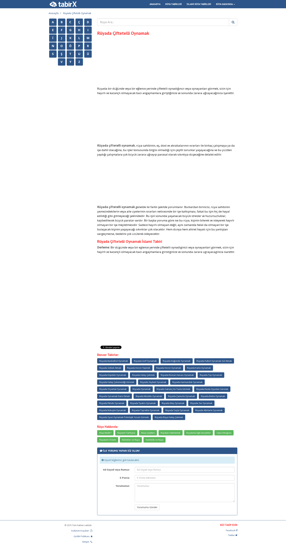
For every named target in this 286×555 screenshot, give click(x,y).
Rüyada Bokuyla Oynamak (112, 410)
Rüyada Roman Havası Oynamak (177, 374)
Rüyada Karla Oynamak (199, 367)
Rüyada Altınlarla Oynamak (209, 410)
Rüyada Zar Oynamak (201, 403)
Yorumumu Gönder (147, 507)
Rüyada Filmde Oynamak (111, 403)
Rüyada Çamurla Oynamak (181, 396)
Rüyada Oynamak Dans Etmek (114, 396)
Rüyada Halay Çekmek (143, 374)
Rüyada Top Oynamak (211, 374)
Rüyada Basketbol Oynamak (113, 360)
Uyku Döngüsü (224, 432)
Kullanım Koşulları (80, 530)
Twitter (231, 535)
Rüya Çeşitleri (148, 432)
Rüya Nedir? (105, 432)
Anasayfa (54, 13)
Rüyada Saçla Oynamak (177, 410)
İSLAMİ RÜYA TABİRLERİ (199, 4)
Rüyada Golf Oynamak (145, 360)
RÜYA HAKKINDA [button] (224, 4)
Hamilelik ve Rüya (154, 439)
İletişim (86, 541)
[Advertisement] (167, 60)
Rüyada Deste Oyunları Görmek (212, 389)
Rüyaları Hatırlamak (170, 432)
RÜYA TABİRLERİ (173, 4)
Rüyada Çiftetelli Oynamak (77, 13)
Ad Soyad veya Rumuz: (116, 469)
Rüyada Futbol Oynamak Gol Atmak (214, 360)
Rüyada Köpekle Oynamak (112, 374)
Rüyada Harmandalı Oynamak (187, 382)
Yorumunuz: (123, 485)
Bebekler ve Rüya (131, 439)
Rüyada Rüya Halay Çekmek (169, 417)
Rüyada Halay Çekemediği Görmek (116, 382)
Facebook (231, 530)
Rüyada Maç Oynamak (173, 403)
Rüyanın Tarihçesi (126, 432)
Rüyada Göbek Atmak (110, 367)
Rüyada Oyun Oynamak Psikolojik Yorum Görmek (124, 417)
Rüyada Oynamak (142, 389)
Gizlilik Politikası (82, 536)
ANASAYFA (155, 4)
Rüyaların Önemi (107, 439)
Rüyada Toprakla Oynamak (145, 410)
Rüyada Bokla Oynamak (213, 396)
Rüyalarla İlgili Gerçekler (198, 432)
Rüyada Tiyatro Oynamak (143, 403)
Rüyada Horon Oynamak (168, 367)
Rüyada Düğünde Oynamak (177, 360)
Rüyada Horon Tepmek (138, 367)
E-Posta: (125, 477)
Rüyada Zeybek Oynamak (153, 382)
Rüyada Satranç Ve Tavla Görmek (173, 389)
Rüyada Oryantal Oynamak (113, 389)
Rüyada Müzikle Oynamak (149, 396)
